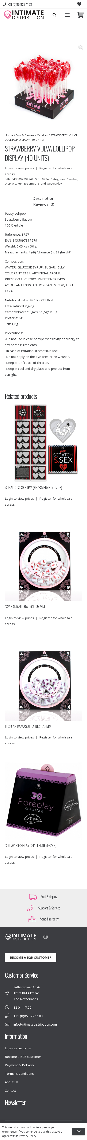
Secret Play (54, 183)
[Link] (80, 15)
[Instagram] (45, 937)
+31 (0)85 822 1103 (28, 1016)
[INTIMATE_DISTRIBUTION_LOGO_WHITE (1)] (21, 937)
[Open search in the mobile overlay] (54, 15)
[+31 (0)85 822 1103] (9, 1016)
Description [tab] (43, 198)
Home (9, 135)
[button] (67, 14)
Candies (42, 135)
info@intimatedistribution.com (35, 1024)
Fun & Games (25, 135)
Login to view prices (19, 168)
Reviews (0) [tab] (43, 204)
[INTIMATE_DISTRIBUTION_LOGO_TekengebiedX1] (23, 15)
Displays (10, 183)
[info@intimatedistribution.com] (9, 1024)
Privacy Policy (27, 1136)
